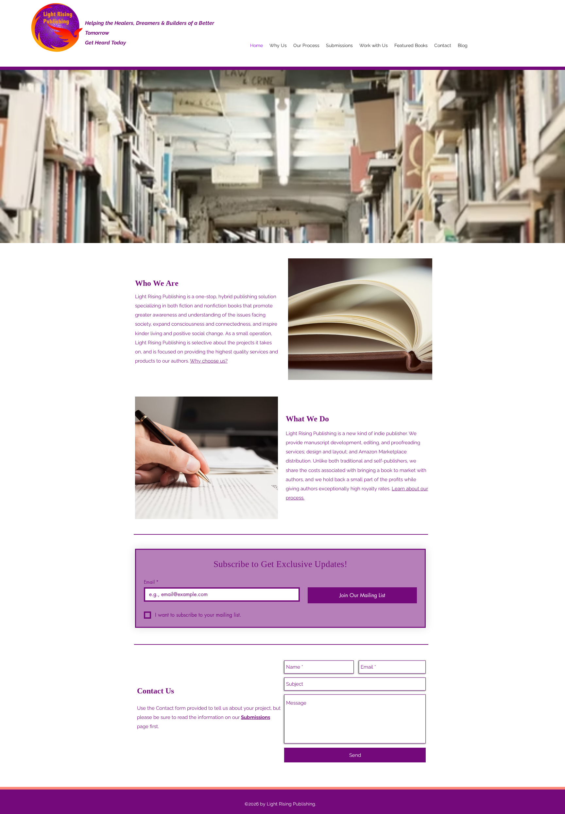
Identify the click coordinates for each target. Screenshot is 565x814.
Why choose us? (209, 361)
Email (151, 582)
